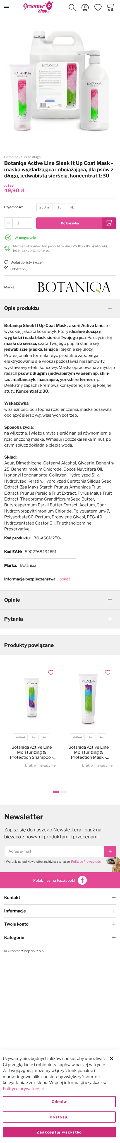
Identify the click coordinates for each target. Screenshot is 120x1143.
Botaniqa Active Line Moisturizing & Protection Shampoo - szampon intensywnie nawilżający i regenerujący (31, 752)
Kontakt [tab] (12, 897)
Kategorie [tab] (14, 937)
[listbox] (56, 208)
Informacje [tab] (15, 911)
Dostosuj (59, 1117)
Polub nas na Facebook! (54, 880)
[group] (60, 207)
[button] (72, 7)
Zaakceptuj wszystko (59, 1132)
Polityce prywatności (23, 1088)
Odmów (59, 1101)
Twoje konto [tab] (16, 924)
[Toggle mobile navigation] (6, 7)
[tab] (60, 308)
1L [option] (59, 207)
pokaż (64, 579)
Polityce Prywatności (86, 862)
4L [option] (72, 207)
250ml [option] (44, 207)
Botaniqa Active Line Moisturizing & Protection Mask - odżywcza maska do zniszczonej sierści (88, 752)
